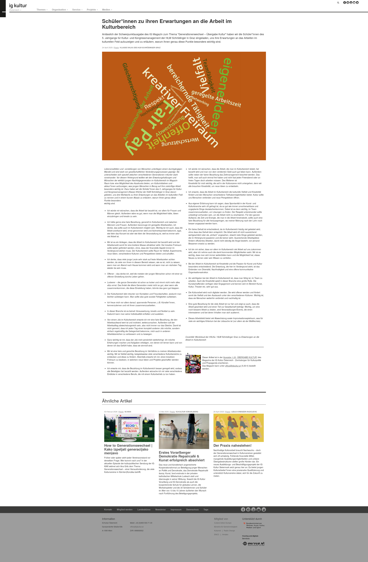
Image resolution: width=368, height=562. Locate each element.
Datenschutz (192, 509)
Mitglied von (221, 519)
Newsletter (160, 509)
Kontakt (108, 509)
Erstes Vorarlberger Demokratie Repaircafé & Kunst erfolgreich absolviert (182, 456)
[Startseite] (21, 6)
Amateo (225, 534)
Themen (41, 9)
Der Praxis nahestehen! (232, 445)
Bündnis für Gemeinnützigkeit (225, 526)
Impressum (176, 509)
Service (76, 9)
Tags (206, 509)
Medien (106, 9)
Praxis (116, 47)
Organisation (59, 9)
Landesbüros (144, 509)
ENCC (216, 534)
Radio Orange (229, 530)
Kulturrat (217, 530)
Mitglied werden (125, 509)
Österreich (14, 9)
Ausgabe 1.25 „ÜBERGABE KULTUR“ (240, 357)
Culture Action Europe (222, 523)
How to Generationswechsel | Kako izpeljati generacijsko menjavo (128, 449)
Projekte (91, 9)
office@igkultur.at (233, 365)
